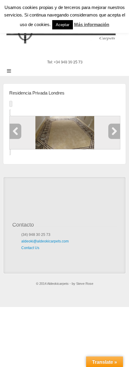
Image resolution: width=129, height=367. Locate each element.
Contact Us (30, 248)
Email (56, 53)
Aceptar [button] (62, 25)
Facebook (64, 53)
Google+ (72, 53)
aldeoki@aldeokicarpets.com (45, 241)
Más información (91, 24)
